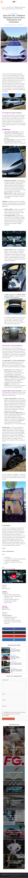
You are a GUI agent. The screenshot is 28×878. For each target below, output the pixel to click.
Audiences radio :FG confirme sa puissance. (14, 761)
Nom (3, 694)
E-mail (4, 700)
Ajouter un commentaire (17, 24)
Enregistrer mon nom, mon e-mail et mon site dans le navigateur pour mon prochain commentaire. (13, 714)
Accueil (3, 7)
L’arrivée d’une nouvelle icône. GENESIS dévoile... (16, 663)
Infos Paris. (14, 733)
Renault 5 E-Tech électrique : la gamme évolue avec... (15, 657)
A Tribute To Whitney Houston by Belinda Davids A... (14, 847)
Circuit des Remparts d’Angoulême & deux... (16, 650)
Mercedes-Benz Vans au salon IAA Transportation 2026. (16, 671)
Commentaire (5, 680)
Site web (4, 706)
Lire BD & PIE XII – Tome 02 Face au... (14, 748)
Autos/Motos (14, 13)
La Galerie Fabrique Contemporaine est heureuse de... (14, 817)
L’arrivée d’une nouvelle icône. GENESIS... (14, 862)
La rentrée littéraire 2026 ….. (14, 773)
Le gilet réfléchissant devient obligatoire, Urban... (14, 803)
